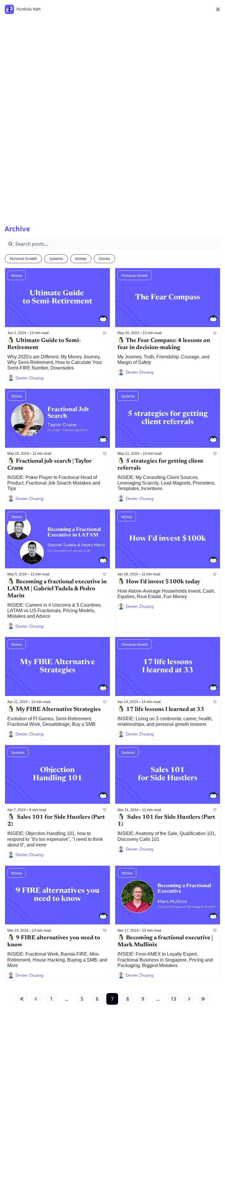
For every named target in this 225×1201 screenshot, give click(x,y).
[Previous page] (36, 999)
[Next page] (189, 999)
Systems (56, 258)
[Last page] (203, 999)
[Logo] (9, 9)
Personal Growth (23, 258)
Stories (104, 258)
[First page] (22, 999)
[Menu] (218, 9)
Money (80, 258)
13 (173, 999)
